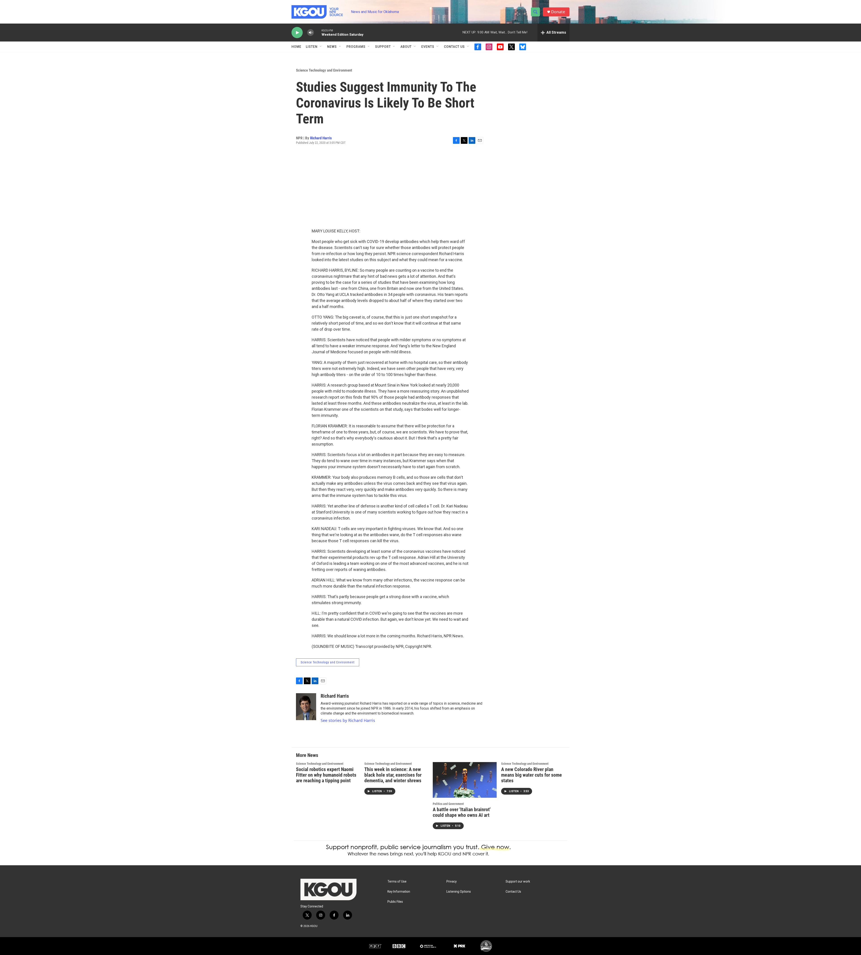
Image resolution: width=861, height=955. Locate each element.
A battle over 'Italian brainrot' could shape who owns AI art (462, 812)
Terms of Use (397, 881)
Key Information (398, 891)
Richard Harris (321, 138)
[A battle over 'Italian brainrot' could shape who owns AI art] (465, 780)
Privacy (451, 881)
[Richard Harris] (306, 706)
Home (296, 46)
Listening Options (458, 891)
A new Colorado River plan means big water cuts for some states (531, 775)
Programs (355, 46)
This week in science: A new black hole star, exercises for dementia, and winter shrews (393, 775)
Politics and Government (448, 804)
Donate (558, 11)
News (332, 46)
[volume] (310, 33)
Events (427, 46)
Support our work (518, 881)
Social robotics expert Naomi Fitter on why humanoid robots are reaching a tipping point (326, 775)
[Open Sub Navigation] (321, 46)
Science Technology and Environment (324, 70)
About (406, 46)
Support (383, 46)
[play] (297, 32)
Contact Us (454, 46)
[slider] (317, 32)
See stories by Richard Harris (348, 720)
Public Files (395, 901)
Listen (311, 46)
